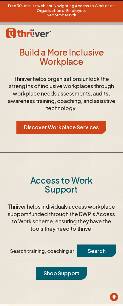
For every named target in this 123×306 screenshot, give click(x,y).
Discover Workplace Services (61, 127)
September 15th (61, 15)
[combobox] (42, 251)
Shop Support (61, 273)
